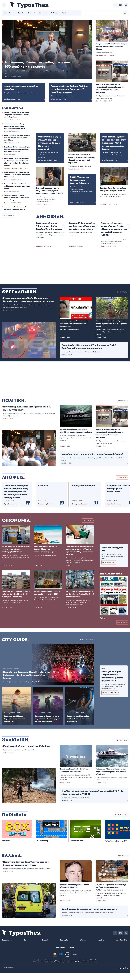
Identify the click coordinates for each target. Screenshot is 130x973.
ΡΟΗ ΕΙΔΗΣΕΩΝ (12, 108)
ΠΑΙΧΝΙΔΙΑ (14, 815)
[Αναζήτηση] (125, 13)
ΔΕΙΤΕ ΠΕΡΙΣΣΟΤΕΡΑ (86, 640)
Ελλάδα (21, 13)
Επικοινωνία (60, 947)
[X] (126, 5)
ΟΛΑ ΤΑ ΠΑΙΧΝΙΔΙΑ (121, 815)
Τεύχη (71, 947)
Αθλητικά (54, 13)
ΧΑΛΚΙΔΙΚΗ (15, 740)
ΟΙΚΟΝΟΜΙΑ (16, 520)
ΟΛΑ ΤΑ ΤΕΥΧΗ (122, 622)
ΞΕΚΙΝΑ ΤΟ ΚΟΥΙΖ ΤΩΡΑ (109, 693)
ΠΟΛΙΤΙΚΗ (13, 400)
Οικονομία (43, 13)
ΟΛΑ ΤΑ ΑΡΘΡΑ (7, 216)
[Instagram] (120, 5)
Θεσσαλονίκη (9, 13)
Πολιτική (31, 13)
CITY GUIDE (15, 640)
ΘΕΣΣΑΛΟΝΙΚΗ (19, 292)
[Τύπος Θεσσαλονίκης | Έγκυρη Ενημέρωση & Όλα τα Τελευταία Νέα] (29, 5)
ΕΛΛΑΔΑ (11, 855)
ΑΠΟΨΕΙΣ (13, 477)
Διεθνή (65, 13)
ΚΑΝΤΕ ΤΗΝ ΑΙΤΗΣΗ (108, 562)
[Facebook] (115, 5)
